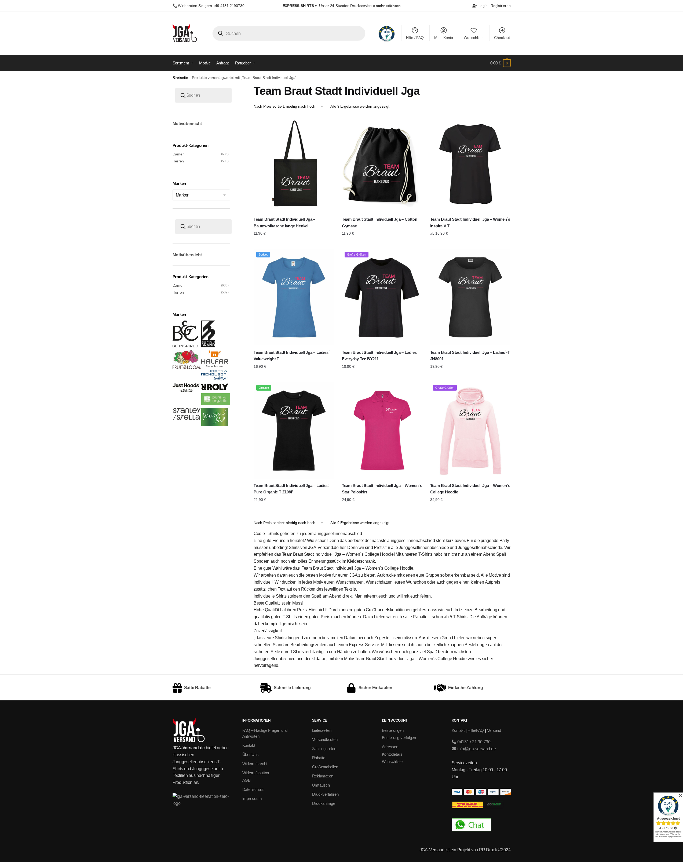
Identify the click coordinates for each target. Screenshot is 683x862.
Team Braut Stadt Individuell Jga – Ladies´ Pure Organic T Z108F (292, 488)
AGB (246, 780)
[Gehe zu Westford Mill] (214, 425)
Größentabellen (325, 767)
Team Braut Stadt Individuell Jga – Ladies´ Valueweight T (292, 355)
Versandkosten (325, 739)
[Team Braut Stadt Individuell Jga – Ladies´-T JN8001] (470, 297)
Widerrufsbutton (255, 772)
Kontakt (248, 745)
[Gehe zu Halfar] (214, 365)
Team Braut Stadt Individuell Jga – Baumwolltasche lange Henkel (284, 222)
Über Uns (250, 754)
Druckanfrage (323, 803)
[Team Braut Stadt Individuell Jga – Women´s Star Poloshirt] (382, 430)
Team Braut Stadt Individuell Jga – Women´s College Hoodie (470, 488)
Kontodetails (392, 754)
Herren (178, 161)
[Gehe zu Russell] (215, 404)
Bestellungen (393, 730)
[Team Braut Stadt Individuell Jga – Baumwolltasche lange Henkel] (294, 164)
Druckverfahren (325, 794)
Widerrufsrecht (254, 763)
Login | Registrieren (494, 5)
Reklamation (323, 776)
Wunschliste (474, 37)
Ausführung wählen (293, 244)
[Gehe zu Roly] (214, 389)
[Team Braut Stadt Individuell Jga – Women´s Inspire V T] (470, 164)
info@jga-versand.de (476, 749)
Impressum (252, 798)
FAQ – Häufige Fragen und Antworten (265, 733)
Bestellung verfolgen (399, 737)
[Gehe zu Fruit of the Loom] (187, 368)
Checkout (502, 37)
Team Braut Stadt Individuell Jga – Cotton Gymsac (379, 222)
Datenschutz (253, 789)
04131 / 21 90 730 (473, 742)
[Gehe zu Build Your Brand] (208, 346)
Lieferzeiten (321, 730)
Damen (179, 154)
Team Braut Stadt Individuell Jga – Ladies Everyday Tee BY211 (379, 355)
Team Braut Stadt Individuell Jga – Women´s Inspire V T (470, 222)
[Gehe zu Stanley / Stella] (187, 418)
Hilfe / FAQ (415, 37)
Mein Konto (443, 37)
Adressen (390, 746)
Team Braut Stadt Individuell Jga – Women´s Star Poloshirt (382, 488)
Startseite (180, 78)
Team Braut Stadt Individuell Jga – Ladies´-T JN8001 (470, 355)
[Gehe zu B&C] (185, 346)
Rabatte (318, 757)
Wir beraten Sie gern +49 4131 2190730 (211, 5)
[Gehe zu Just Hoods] (186, 390)
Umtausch (321, 785)
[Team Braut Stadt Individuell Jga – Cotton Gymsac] (382, 164)
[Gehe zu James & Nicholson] (214, 379)
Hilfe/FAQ (475, 730)
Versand (494, 730)
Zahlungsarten (324, 748)
